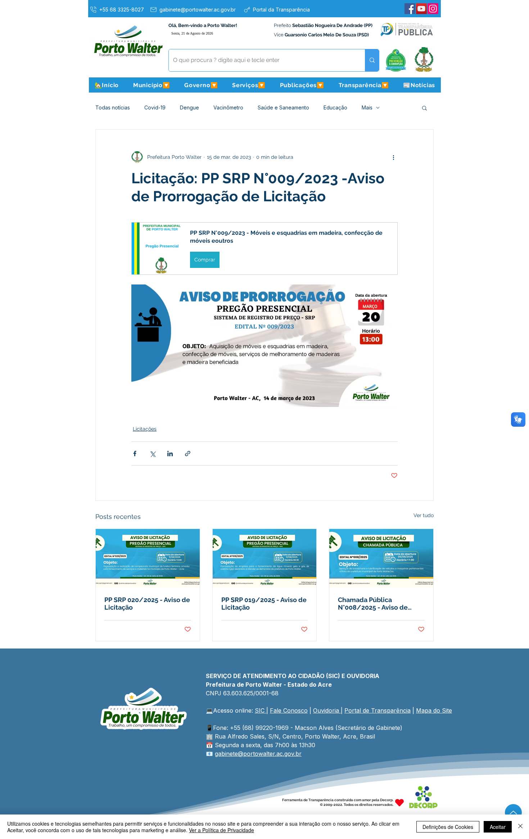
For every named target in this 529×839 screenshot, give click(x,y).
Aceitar (498, 826)
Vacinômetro (228, 107)
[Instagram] (433, 8)
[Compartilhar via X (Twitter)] (152, 453)
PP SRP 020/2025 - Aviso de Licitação (147, 603)
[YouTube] (421, 8)
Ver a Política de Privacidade (221, 830)
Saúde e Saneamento (283, 107)
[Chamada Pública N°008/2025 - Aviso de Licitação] (381, 558)
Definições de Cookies (447, 826)
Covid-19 (155, 107)
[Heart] (399, 802)
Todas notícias (112, 107)
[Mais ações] (393, 157)
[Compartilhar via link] (187, 453)
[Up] (513, 812)
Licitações (145, 429)
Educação (335, 107)
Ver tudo (423, 515)
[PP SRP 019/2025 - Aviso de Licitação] (265, 558)
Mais (367, 107)
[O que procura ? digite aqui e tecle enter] (372, 60)
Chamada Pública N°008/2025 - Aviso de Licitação (373, 603)
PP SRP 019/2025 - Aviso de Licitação (264, 603)
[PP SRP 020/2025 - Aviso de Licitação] (148, 558)
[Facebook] (409, 8)
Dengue (189, 107)
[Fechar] (520, 826)
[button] (151, 85)
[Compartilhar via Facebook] (134, 453)
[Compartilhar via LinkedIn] (170, 453)
